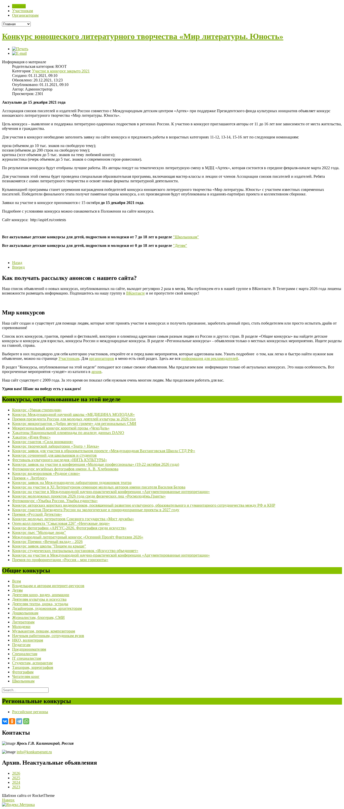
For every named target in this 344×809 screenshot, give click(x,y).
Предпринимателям (29, 649)
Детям (17, 590)
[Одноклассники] (12, 721)
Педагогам (21, 645)
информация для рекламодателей (209, 358)
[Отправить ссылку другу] (19, 53)
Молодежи (21, 626)
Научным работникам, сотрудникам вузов (48, 635)
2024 (16, 782)
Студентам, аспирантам (32, 663)
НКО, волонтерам (27, 640)
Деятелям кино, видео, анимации (40, 595)
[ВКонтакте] (5, 721)
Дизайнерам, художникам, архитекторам (47, 608)
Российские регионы (30, 712)
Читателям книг (26, 676)
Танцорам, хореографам (32, 667)
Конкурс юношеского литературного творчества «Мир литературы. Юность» (142, 36)
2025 (16, 778)
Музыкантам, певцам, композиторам (43, 631)
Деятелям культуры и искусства (39, 599)
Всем (16, 581)
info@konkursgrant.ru (34, 752)
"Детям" (180, 245)
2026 (16, 773)
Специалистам (24, 654)
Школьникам (23, 681)
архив (96, 371)
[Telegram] (19, 721)
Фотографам (22, 672)
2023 (16, 787)
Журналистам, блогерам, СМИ (38, 617)
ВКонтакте (135, 293)
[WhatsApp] (26, 721)
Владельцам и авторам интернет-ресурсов (48, 586)
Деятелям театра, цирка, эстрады (40, 604)
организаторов (101, 358)
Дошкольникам (25, 613)
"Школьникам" (186, 237)
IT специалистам (26, 658)
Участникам (68, 358)
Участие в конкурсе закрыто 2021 (61, 71)
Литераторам (23, 622)
